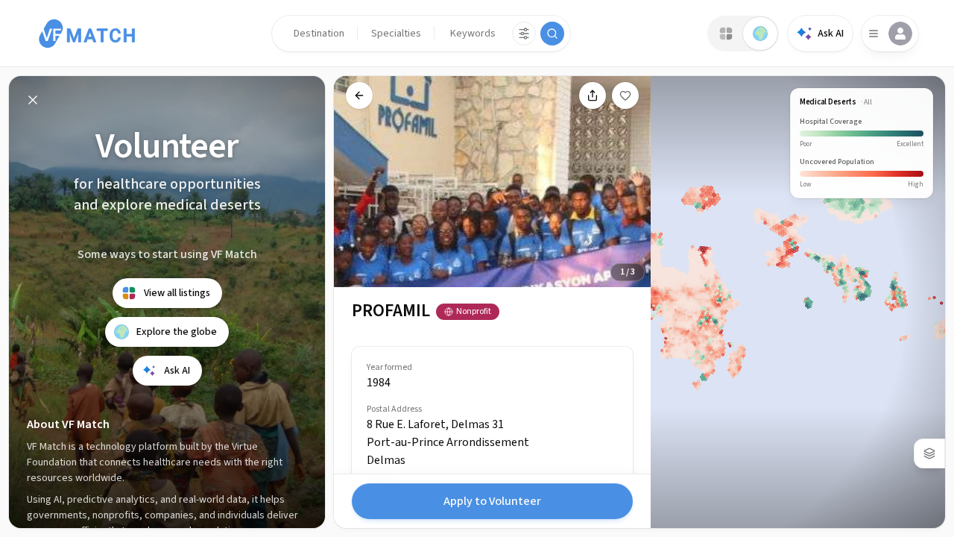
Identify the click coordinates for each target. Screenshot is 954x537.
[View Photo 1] (486, 213)
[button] (319, 33)
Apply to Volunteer (492, 501)
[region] (492, 302)
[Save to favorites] (625, 95)
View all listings (177, 293)
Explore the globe (176, 331)
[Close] (33, 100)
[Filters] (524, 33)
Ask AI (831, 33)
